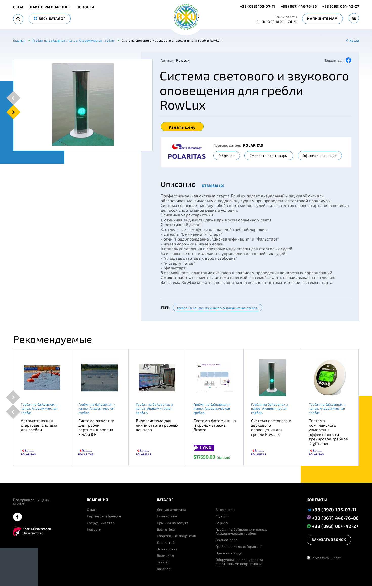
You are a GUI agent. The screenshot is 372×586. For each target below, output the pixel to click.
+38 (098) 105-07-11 (258, 6)
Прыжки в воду (229, 553)
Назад (354, 40)
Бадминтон (225, 510)
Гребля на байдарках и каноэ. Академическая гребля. (217, 307)
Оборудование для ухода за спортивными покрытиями (239, 562)
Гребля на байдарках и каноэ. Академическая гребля (241, 531)
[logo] (186, 17)
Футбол (222, 516)
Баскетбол (166, 529)
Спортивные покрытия (176, 536)
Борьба (222, 523)
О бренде (226, 155)
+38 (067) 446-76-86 (299, 6)
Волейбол (165, 556)
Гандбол (164, 569)
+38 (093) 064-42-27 (340, 6)
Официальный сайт (320, 155)
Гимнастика (167, 516)
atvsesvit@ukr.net (324, 558)
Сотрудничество (101, 523)
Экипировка (167, 549)
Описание (178, 183)
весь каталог (52, 18)
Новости (85, 7)
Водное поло (227, 540)
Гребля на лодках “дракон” (239, 547)
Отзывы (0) (213, 185)
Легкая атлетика (172, 510)
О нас (18, 7)
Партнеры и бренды (50, 7)
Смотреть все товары (269, 155)
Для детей (166, 542)
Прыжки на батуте (173, 523)
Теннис (163, 562)
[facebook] (17, 517)
